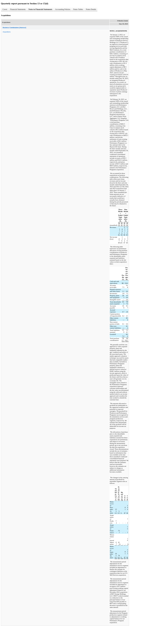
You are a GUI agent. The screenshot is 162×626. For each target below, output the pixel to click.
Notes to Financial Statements (40, 9)
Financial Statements (17, 9)
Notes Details (91, 9)
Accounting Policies (62, 9)
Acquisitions (7, 32)
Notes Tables (78, 9)
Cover (4, 9)
